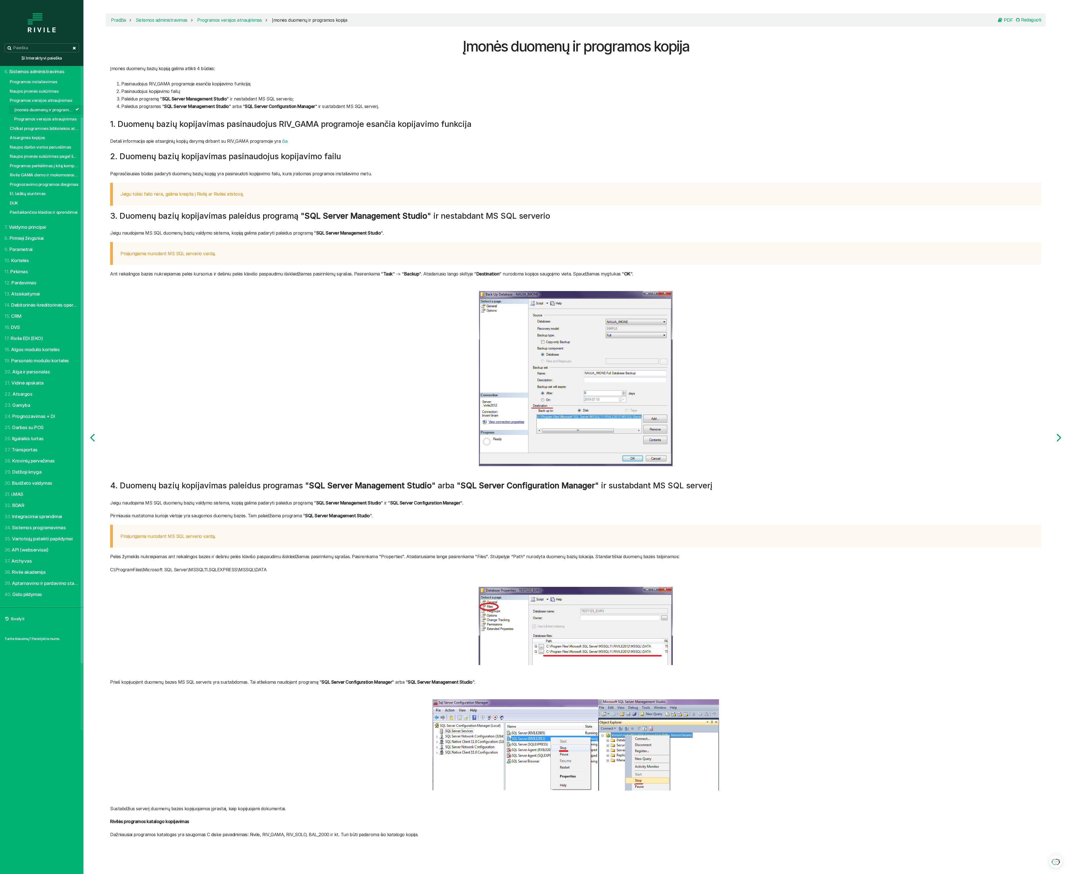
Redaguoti (1030, 20)
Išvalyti (17, 618)
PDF (1007, 20)
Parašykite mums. (46, 638)
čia (285, 141)
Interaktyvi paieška (44, 58)
